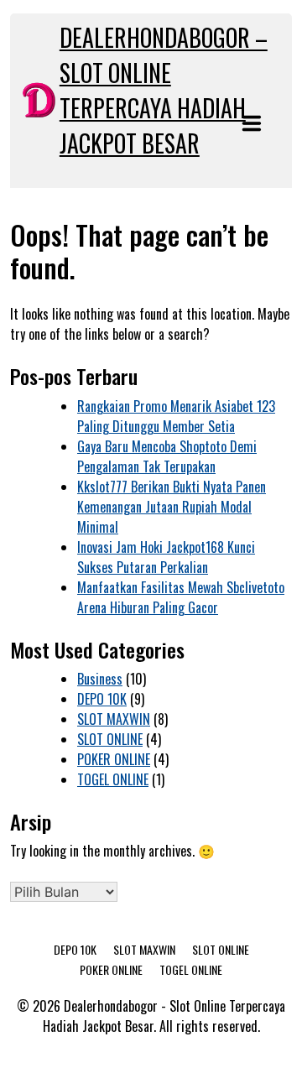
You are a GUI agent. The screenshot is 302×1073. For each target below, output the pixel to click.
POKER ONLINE (113, 759)
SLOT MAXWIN (113, 719)
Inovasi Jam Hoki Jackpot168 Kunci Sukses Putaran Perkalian (166, 557)
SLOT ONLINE (110, 739)
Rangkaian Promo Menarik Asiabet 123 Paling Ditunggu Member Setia (176, 416)
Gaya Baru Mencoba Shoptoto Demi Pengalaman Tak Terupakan (167, 456)
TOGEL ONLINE (112, 779)
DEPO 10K (102, 699)
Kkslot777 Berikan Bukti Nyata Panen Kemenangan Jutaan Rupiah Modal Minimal (171, 507)
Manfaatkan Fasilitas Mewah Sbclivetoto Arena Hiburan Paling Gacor (180, 597)
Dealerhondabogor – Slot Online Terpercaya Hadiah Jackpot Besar (164, 90)
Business (99, 679)
